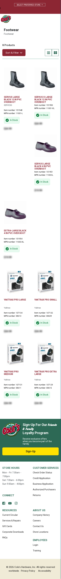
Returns (37, 495)
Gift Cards (7, 526)
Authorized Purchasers (44, 489)
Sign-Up (31, 451)
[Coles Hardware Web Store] (5, 19)
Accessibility (44, 570)
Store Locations (40, 532)
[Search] (40, 19)
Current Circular (10, 515)
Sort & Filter (12, 52)
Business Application (43, 484)
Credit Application (41, 478)
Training (37, 550)
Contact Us (38, 526)
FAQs (5, 537)
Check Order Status (42, 472)
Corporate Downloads (13, 532)
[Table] (55, 52)
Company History (41, 515)
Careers (37, 520)
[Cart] (47, 19)
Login (35, 545)
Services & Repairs (11, 520)
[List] (48, 52)
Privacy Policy (28, 570)
